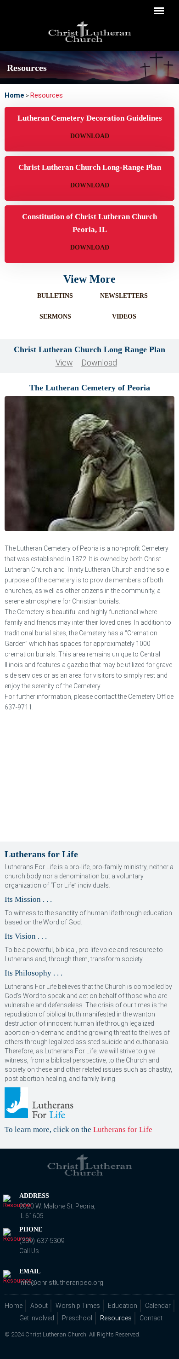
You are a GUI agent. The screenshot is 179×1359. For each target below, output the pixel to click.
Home (13, 1305)
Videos (124, 316)
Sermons (55, 316)
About (39, 1305)
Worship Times (78, 1305)
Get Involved (36, 1318)
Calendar (158, 1305)
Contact (151, 1318)
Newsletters (124, 295)
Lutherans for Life (122, 1129)
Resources (116, 1318)
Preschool (77, 1318)
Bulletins (55, 295)
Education (122, 1305)
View (64, 362)
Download (89, 136)
